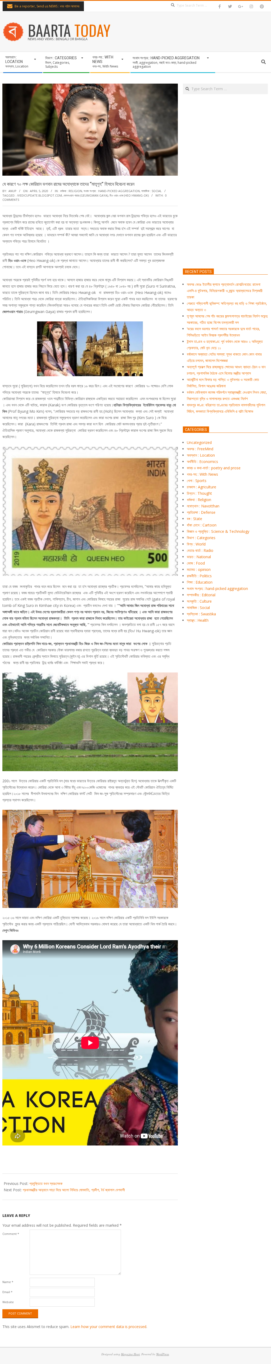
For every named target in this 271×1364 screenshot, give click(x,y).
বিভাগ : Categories (201, 537)
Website (8, 1302)
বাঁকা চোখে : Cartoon (201, 525)
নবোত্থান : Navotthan (203, 505)
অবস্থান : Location (201, 455)
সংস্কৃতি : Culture (199, 601)
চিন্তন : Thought (199, 493)
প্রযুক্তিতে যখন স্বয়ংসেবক (45, 1183)
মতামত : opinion (199, 569)
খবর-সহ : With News (202, 474)
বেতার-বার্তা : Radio (200, 550)
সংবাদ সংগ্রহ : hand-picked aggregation (112, 191)
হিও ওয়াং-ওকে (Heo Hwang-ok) (129, 195)
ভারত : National (199, 556)
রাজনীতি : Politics (199, 575)
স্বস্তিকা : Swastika (201, 613)
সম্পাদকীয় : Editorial (201, 594)
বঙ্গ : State (194, 518)
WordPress (162, 1354)
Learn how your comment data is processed (108, 1326)
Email (7, 1292)
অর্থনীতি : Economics (202, 461)
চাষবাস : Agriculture (201, 486)
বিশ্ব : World (196, 544)
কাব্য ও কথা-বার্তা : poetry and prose (214, 467)
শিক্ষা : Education (200, 582)
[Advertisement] (225, 206)
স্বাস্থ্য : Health (198, 620)
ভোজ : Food (196, 563)
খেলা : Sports (196, 480)
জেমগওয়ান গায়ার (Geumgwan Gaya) (86, 195)
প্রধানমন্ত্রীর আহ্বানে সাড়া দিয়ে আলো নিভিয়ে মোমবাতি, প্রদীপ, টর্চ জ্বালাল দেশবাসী (74, 1189)
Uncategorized (199, 442)
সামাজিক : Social (151, 191)
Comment (10, 1234)
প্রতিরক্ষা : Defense (201, 512)
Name (7, 1282)
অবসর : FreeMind (200, 448)
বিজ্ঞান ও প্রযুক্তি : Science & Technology (218, 531)
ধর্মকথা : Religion (71, 191)
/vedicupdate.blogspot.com (39, 195)
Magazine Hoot (130, 1354)
